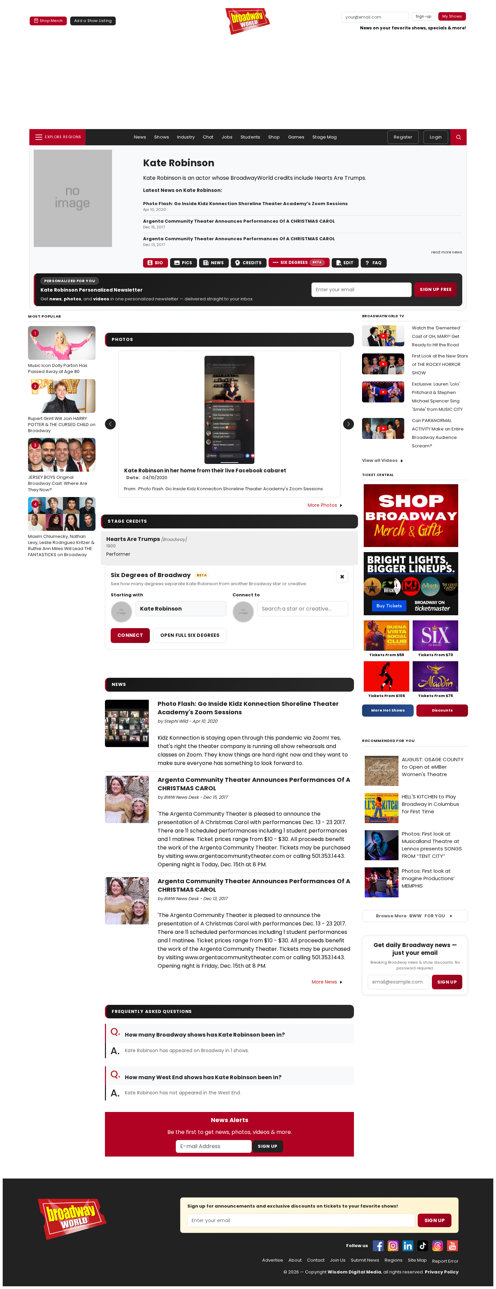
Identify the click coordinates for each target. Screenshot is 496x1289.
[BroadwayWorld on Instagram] (393, 1246)
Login (436, 137)
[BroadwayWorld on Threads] (438, 1246)
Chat (208, 137)
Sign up (447, 982)
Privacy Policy (442, 1272)
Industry (186, 137)
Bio (159, 263)
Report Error (445, 1261)
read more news (446, 252)
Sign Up (267, 1146)
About (295, 1260)
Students (250, 137)
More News (324, 981)
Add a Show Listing (93, 20)
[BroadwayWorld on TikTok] (423, 1246)
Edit (348, 263)
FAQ (377, 263)
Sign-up (424, 16)
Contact (316, 1260)
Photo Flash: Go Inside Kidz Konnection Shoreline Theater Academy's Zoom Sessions (245, 204)
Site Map (417, 1260)
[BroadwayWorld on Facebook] (378, 1246)
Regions (394, 1260)
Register (403, 137)
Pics (187, 263)
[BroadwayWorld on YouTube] (452, 1246)
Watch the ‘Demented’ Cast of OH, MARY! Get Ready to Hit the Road (436, 336)
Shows (161, 137)
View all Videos (380, 460)
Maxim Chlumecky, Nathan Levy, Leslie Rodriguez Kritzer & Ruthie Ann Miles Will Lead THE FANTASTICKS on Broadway (61, 529)
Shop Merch (51, 20)
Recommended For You (388, 740)
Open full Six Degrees (189, 635)
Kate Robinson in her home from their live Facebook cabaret (205, 474)
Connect (130, 635)
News (140, 137)
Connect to (246, 595)
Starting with (127, 595)
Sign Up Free (435, 289)
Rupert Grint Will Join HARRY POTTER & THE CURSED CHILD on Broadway (61, 408)
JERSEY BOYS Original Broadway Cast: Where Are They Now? (57, 467)
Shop (274, 137)
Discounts (442, 710)
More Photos (322, 505)
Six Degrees (301, 262)
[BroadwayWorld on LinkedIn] (408, 1246)
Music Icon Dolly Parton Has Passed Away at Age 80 (57, 352)
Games (296, 137)
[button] (458, 137)
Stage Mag (324, 137)
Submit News (365, 1260)
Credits (252, 263)
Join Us (338, 1260)
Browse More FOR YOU (410, 916)
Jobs (227, 137)
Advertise (272, 1260)
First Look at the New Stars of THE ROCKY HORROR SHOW (440, 364)
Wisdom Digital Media (354, 1272)
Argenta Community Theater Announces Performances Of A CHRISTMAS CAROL (239, 221)
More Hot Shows (388, 710)
